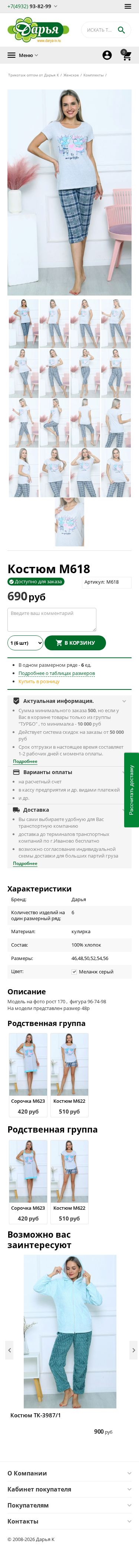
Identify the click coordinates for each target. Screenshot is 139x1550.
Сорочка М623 (28, 1101)
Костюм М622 (69, 1101)
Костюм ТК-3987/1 (35, 1415)
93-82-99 (29, 6)
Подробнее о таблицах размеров (57, 673)
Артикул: (95, 581)
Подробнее (25, 761)
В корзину (79, 642)
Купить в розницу (39, 681)
